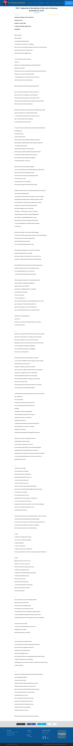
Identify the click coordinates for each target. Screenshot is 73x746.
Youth (53, 3)
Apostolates (58, 3)
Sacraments (41, 3)
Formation (47, 3)
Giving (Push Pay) (13, 744)
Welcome (30, 3)
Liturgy (35, 3)
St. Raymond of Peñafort (16, 3)
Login (8, 744)
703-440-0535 (29, 732)
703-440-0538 (29, 736)
